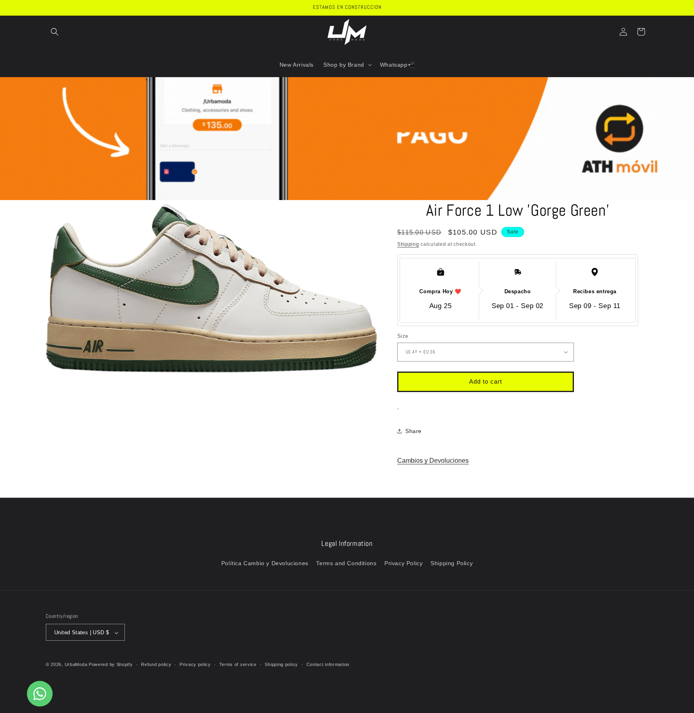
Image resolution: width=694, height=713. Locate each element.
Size (402, 336)
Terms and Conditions (346, 563)
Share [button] (413, 431)
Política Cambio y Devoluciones (264, 563)
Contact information (327, 664)
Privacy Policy (403, 563)
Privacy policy (195, 664)
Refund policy (156, 664)
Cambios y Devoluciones (433, 460)
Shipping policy (281, 664)
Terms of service (238, 664)
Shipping (408, 244)
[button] (54, 32)
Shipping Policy (452, 563)
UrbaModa (77, 664)
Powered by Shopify (111, 664)
